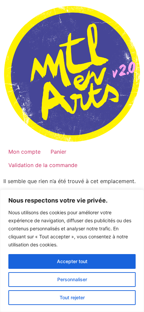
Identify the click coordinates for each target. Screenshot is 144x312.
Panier (58, 151)
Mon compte (24, 151)
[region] (72, 250)
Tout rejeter (72, 297)
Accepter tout (72, 261)
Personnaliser (72, 279)
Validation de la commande (42, 165)
